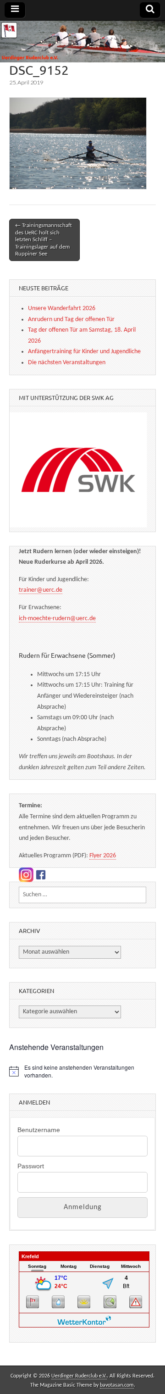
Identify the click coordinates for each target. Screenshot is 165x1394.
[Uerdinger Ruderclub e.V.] (82, 41)
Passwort (30, 1166)
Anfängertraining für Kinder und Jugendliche (84, 351)
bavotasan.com (117, 1385)
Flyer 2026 (102, 855)
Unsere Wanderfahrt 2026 (61, 308)
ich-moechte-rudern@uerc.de (57, 618)
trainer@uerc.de (40, 590)
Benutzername (38, 1129)
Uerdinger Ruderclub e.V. (79, 1376)
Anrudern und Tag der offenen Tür (71, 319)
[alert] (82, 1071)
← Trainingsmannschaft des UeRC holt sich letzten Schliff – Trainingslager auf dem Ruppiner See (43, 239)
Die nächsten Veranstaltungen (66, 362)
